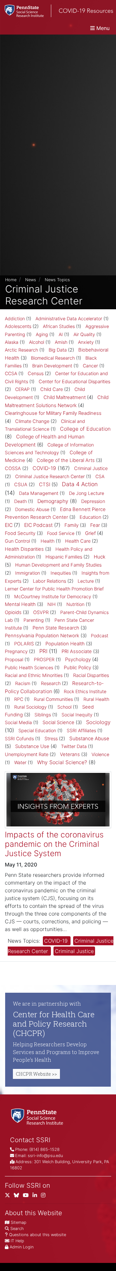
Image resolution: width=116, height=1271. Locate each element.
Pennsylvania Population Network (42, 636)
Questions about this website (37, 1234)
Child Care (51, 389)
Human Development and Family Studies (58, 565)
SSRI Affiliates (81, 730)
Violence (100, 754)
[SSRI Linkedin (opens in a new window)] (37, 1196)
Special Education (37, 730)
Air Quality (84, 334)
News (30, 279)
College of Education (85, 428)
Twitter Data (74, 746)
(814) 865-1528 (44, 1149)
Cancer (90, 365)
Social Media (18, 722)
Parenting (34, 620)
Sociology (98, 722)
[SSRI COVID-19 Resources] (56, 11)
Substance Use (32, 746)
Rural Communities (53, 699)
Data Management (38, 493)
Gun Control (17, 541)
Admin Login (22, 1247)
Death (20, 501)
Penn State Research (56, 628)
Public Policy (77, 668)
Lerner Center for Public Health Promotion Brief (54, 588)
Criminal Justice (91, 468)
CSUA (20, 484)
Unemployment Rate (26, 754)
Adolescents (18, 326)
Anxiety (86, 342)
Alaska (11, 342)
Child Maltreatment (65, 397)
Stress (51, 739)
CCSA (11, 373)
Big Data (58, 350)
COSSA (13, 468)
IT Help (17, 1240)
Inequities (61, 573)
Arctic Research (21, 350)
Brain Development (52, 365)
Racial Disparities (91, 675)
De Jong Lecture (86, 493)
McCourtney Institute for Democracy (52, 596)
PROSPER (44, 659)
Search (17, 1228)
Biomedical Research (53, 358)
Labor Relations (49, 581)
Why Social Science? (62, 762)
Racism (22, 683)
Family (71, 525)
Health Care (78, 541)
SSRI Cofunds (19, 738)
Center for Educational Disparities (74, 381)
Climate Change (32, 421)
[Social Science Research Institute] (38, 1116)
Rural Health (96, 699)
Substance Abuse (89, 738)
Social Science (58, 722)
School (64, 707)
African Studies (59, 326)
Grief (90, 533)
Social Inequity (77, 714)
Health (47, 541)
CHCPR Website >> (36, 1074)
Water (20, 762)
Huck (99, 557)
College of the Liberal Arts (66, 460)
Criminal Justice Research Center (50, 476)
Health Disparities (24, 549)
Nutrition (75, 604)
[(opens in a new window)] (18, 1196)
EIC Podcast (38, 525)
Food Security (20, 533)
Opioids (13, 612)
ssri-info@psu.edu (45, 1155)
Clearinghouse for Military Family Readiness (53, 413)
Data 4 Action (80, 484)
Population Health (65, 644)
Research (51, 683)
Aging (42, 334)
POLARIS (24, 644)
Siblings (42, 714)
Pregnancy (16, 651)
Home (10, 279)
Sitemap (18, 1222)
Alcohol (36, 342)
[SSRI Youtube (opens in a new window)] (28, 1196)
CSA (99, 476)
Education (90, 517)
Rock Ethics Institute (85, 691)
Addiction (15, 318)
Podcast (99, 635)
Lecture (86, 581)
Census (36, 373)
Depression (93, 501)
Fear (95, 525)
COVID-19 (44, 468)
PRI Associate (77, 651)
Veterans (70, 754)
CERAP (22, 389)
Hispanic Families (63, 557)
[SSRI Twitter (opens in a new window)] (9, 1196)
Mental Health (20, 604)
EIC (9, 525)
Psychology (78, 659)
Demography (52, 501)
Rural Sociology (30, 707)
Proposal (14, 659)
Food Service (60, 533)
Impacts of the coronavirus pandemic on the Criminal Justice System (54, 844)
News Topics (57, 279)
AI (61, 334)
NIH (51, 604)
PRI (43, 651)
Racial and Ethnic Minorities (34, 675)
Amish (61, 342)
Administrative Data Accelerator (68, 318)
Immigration (27, 573)
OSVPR (41, 612)
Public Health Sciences (29, 667)
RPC (18, 699)
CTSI (44, 484)
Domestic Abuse (32, 509)
